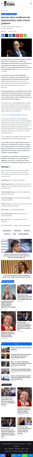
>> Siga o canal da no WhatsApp (14, 115)
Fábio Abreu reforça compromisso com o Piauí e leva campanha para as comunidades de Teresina (24, 297)
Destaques (11, 448)
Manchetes (17, 448)
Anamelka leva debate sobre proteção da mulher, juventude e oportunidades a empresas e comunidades (8, 304)
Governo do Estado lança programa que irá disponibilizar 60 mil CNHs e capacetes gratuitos (21, 377)
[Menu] (2, 4)
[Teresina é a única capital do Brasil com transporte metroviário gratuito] (5, 371)
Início (3, 10)
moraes (27, 230)
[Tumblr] (13, 35)
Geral (7, 10)
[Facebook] (2, 35)
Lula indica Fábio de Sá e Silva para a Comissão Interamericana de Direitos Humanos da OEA (21, 356)
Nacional (9, 14)
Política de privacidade (18, 451)
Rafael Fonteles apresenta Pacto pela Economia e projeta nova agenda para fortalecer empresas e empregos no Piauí (24, 326)
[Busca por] (31, 4)
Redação (4, 31)
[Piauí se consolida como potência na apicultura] (5, 350)
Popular (16, 344)
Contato (26, 451)
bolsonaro (18, 230)
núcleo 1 (7, 234)
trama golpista (24, 234)
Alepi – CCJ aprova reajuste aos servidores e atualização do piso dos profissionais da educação (21, 363)
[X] (6, 35)
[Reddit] (21, 35)
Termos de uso (8, 451)
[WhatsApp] (24, 35)
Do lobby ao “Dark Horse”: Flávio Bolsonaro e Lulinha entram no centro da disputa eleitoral (24, 430)
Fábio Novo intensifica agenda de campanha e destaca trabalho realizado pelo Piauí (8, 334)
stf (15, 234)
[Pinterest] (17, 35)
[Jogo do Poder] (9, 3)
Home (6, 448)
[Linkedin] (10, 35)
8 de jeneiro (7, 230)
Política (14, 14)
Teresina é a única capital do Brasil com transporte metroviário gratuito (21, 370)
